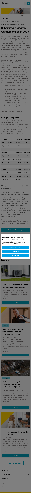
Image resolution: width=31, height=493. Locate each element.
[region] (15, 246)
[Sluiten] (28, 235)
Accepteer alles (15, 251)
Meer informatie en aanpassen (15, 247)
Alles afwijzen (15, 255)
